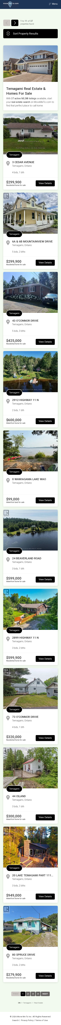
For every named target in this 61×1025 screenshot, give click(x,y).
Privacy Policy (27, 1020)
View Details (45, 183)
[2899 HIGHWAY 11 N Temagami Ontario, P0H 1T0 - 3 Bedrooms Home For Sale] (30, 609)
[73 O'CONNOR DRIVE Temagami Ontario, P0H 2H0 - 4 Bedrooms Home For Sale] (30, 688)
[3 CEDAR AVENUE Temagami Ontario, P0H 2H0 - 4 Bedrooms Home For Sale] (30, 133)
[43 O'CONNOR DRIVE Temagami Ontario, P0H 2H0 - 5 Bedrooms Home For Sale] (30, 292)
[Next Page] (14, 23)
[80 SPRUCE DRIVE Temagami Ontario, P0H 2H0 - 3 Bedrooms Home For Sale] (30, 926)
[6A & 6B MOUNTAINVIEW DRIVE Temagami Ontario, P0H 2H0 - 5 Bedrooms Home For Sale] (30, 213)
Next (45, 994)
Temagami (14, 155)
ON (19, 1003)
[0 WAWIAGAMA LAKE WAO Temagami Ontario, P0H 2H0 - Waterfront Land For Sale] (30, 450)
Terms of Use (41, 1020)
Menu (55, 4)
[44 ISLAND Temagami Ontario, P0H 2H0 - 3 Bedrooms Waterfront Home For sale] (30, 767)
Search (15, 1020)
